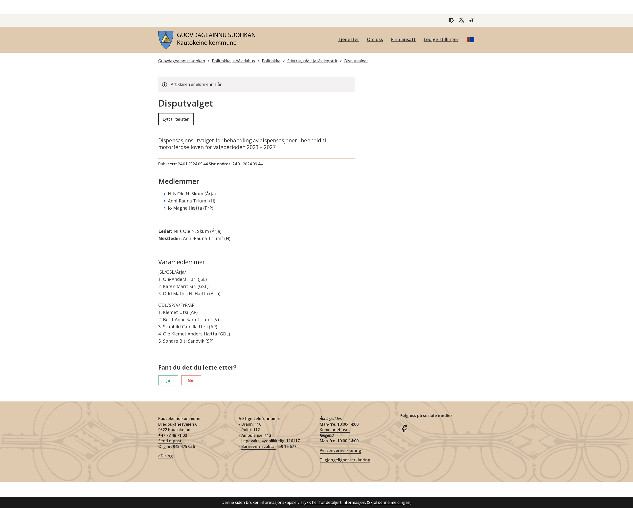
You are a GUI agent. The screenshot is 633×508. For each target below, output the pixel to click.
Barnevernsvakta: (258, 446)
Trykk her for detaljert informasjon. (333, 502)
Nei (191, 380)
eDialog (165, 456)
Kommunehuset (335, 429)
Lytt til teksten (176, 119)
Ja (168, 380)
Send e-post (170, 440)
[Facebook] (404, 428)
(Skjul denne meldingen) (389, 502)
